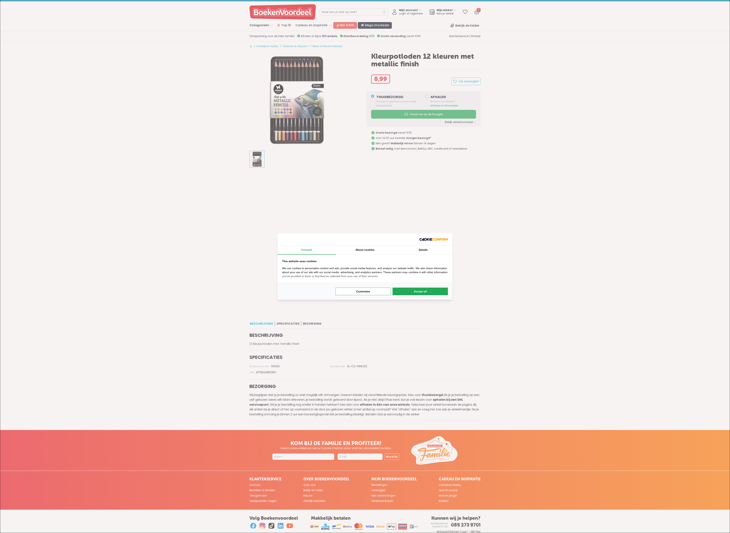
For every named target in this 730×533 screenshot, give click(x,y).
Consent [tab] (306, 249)
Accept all (420, 291)
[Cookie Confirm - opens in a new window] (433, 239)
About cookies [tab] (365, 249)
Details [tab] (423, 249)
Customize (363, 291)
